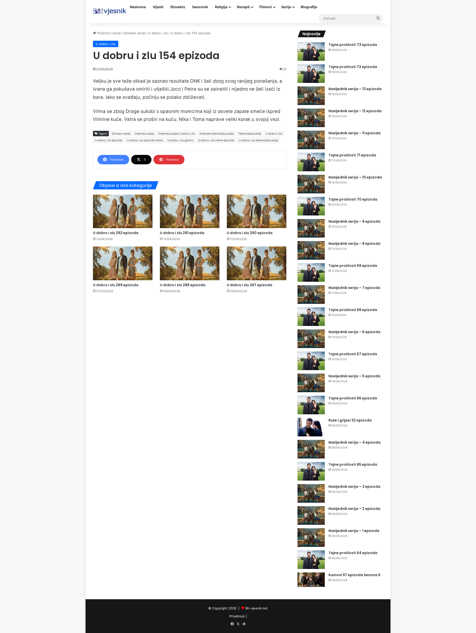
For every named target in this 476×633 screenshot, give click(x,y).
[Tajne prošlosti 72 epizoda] (311, 73)
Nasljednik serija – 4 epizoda (354, 442)
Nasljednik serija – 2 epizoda (354, 508)
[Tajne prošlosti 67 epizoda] (311, 361)
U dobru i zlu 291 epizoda (182, 232)
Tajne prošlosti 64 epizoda (352, 552)
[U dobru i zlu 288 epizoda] (189, 263)
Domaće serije (135, 33)
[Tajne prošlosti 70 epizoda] (311, 206)
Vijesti (158, 7)
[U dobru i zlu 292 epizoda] (122, 211)
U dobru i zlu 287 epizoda (249, 284)
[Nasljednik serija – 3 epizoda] (311, 493)
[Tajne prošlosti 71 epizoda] (311, 162)
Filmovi (265, 7)
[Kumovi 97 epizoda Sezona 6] (311, 579)
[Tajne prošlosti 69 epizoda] (311, 272)
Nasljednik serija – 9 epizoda (354, 221)
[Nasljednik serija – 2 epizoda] (311, 515)
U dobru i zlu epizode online (145, 140)
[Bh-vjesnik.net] (109, 11)
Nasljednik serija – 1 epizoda (353, 530)
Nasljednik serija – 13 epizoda (355, 88)
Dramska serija (144, 133)
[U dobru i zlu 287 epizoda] (256, 263)
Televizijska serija (249, 133)
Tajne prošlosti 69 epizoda (352, 265)
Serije (286, 7)
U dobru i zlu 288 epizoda (182, 284)
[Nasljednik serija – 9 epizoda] (311, 228)
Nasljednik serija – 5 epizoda (354, 376)
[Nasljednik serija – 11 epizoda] (311, 140)
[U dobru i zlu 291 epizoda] (189, 211)
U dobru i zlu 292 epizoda (115, 232)
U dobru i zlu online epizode (216, 140)
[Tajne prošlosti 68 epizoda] (311, 316)
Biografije (309, 7)
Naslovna (138, 7)
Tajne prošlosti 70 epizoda (352, 199)
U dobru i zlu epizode (108, 140)
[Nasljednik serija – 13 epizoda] (311, 95)
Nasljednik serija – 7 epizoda (354, 287)
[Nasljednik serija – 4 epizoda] (311, 449)
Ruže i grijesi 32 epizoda (350, 420)
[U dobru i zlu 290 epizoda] (256, 211)
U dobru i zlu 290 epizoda (249, 232)
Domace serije (121, 133)
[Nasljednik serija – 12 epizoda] (311, 117)
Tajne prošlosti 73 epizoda (352, 44)
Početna (103, 33)
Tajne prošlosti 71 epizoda (352, 155)
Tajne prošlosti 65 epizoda (352, 464)
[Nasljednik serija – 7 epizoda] (311, 294)
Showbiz (177, 7)
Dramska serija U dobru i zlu (177, 133)
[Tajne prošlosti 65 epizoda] (311, 471)
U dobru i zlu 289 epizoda (115, 284)
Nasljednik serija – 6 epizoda (354, 331)
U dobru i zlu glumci (180, 140)
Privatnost (237, 616)
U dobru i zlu (158, 33)
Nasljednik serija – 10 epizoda (355, 177)
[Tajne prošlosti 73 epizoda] (311, 51)
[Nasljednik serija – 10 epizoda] (311, 184)
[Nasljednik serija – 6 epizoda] (311, 338)
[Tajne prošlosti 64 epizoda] (311, 559)
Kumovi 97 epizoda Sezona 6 (354, 574)
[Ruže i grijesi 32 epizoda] (311, 427)
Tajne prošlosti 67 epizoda (352, 354)
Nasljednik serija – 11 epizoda (354, 133)
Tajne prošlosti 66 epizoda (352, 398)
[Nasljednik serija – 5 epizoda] (311, 383)
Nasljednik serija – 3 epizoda (354, 486)
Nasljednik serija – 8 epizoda (354, 243)
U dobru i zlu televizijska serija (258, 140)
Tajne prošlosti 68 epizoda (352, 309)
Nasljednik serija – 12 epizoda (355, 110)
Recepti (243, 7)
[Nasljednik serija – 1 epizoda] (311, 537)
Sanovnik (200, 7)
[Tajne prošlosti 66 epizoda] (311, 405)
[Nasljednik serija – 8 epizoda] (311, 250)
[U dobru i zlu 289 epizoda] (122, 263)
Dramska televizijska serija (217, 133)
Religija (221, 7)
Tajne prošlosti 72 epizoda (352, 66)
